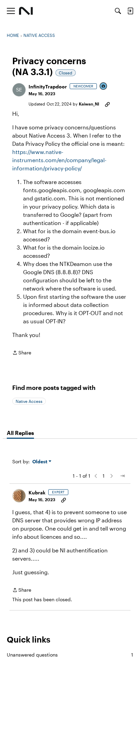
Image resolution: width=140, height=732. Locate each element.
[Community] (26, 11)
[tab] (20, 433)
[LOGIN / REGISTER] (130, 11)
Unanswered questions (70, 655)
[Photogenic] (104, 86)
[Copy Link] (107, 104)
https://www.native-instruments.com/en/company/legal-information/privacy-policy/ (59, 160)
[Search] (118, 11)
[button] (19, 90)
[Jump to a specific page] (122, 475)
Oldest (40, 462)
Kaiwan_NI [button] (89, 103)
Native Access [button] (29, 401)
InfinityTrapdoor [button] (48, 86)
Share (21, 353)
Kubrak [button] (37, 492)
